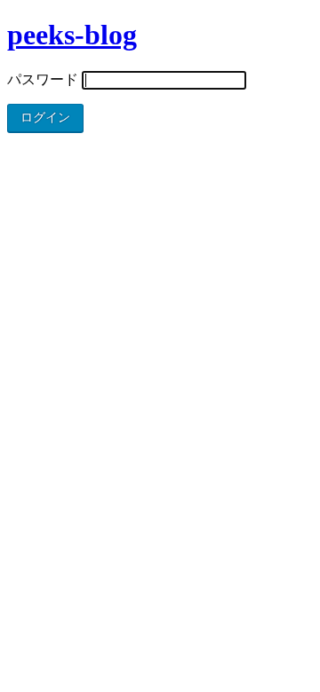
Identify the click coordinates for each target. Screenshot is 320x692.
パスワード (42, 79)
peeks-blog (72, 35)
